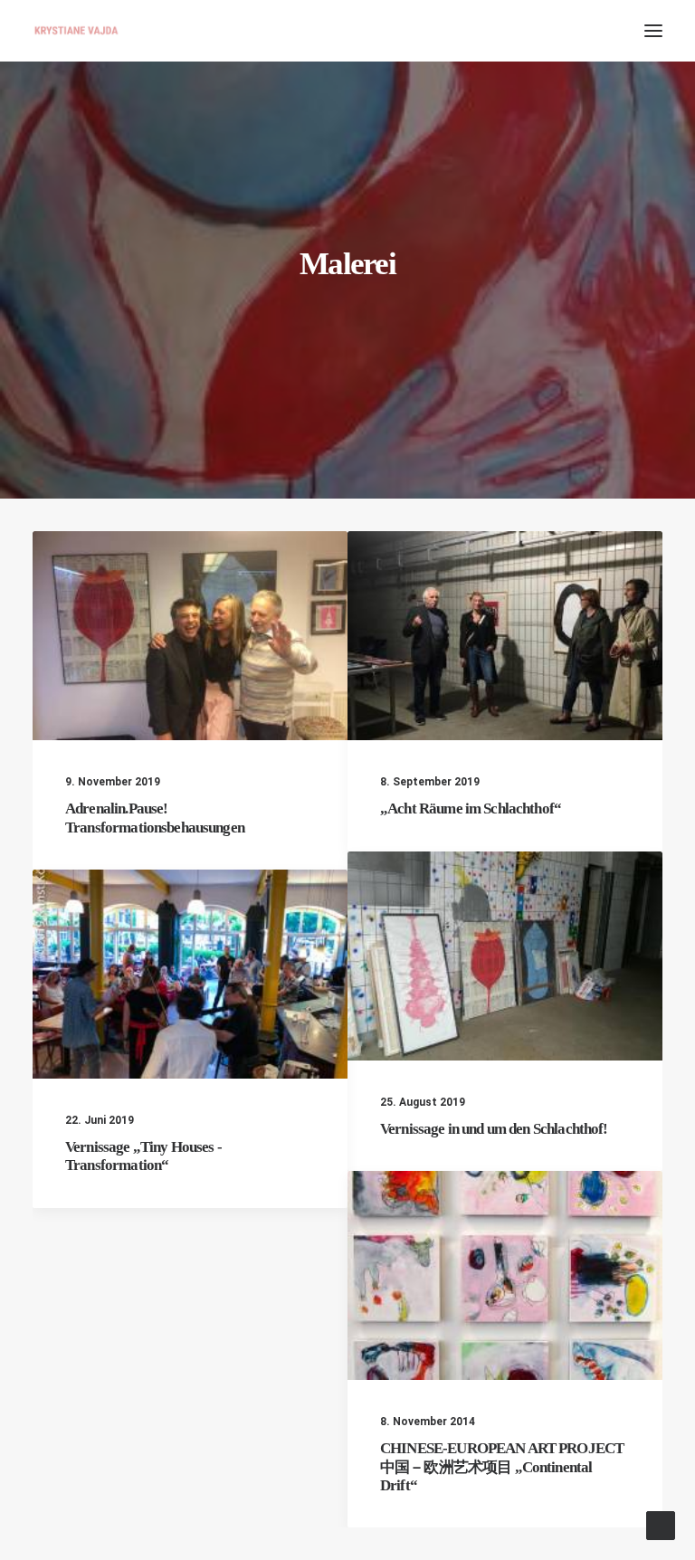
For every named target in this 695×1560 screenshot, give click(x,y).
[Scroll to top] (660, 1525)
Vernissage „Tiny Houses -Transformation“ (143, 1156)
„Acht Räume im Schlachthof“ (470, 808)
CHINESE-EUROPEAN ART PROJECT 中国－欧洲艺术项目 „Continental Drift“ (502, 1467)
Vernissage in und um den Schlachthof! (494, 1128)
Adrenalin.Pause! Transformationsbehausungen (154, 817)
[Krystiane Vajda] (76, 30)
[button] (653, 31)
